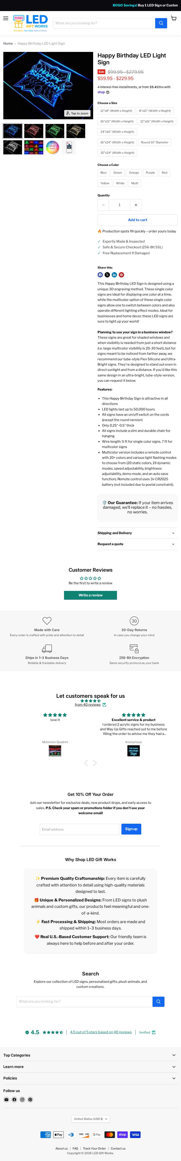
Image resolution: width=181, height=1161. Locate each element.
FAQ (75, 1148)
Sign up (131, 829)
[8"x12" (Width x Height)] (155, 116)
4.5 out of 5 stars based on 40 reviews (101, 1032)
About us (61, 1148)
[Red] (165, 178)
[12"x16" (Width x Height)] (157, 126)
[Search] (161, 23)
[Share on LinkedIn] (114, 274)
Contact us (118, 1148)
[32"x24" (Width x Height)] (118, 157)
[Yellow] (105, 188)
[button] (13, 130)
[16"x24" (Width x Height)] (118, 147)
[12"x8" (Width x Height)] (117, 116)
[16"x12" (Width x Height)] (118, 126)
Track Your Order (94, 1148)
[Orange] (134, 178)
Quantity (104, 195)
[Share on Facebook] (100, 274)
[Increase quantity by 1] (136, 205)
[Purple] (151, 178)
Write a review (91, 595)
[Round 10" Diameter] (155, 147)
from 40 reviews (88, 705)
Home (8, 44)
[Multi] (135, 188)
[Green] (118, 178)
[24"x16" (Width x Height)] (118, 136)
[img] (90, 701)
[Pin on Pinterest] (121, 274)
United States (88, 1119)
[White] (120, 188)
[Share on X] (107, 274)
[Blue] (104, 178)
